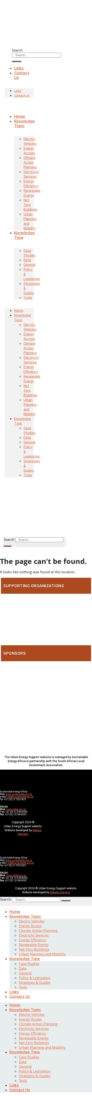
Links (18, 91)
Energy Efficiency (31, 183)
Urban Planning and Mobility (30, 221)
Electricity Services (31, 174)
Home (14, 911)
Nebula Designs (60, 892)
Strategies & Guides (32, 288)
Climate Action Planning (30, 162)
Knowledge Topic (24, 123)
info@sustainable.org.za (21, 796)
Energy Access (29, 150)
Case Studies (29, 253)
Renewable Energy (32, 193)
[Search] (7, 546)
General (25, 973)
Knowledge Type (24, 235)
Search (17, 50)
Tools (28, 298)
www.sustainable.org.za (19, 794)
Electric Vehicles (30, 141)
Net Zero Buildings (30, 204)
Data (22, 968)
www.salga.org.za (16, 809)
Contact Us (21, 75)
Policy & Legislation (32, 274)
